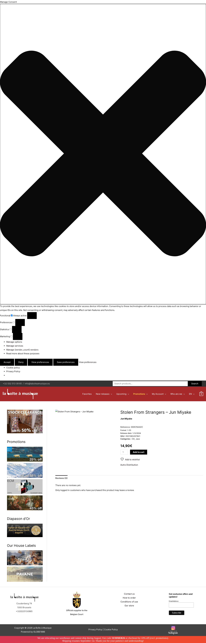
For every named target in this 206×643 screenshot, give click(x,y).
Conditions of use (129, 601)
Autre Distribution (129, 465)
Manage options (14, 342)
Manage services (14, 345)
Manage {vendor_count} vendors (22, 349)
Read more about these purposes (22, 353)
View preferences (40, 362)
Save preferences (66, 362)
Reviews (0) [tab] (61, 478)
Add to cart (138, 452)
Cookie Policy (111, 629)
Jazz (138, 439)
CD (133, 439)
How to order (129, 597)
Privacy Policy (13, 371)
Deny (21, 362)
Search (194, 383)
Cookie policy (13, 367)
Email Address (174, 601)
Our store (129, 605)
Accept (7, 362)
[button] (103, 154)
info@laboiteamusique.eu (37, 383)
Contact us (129, 593)
